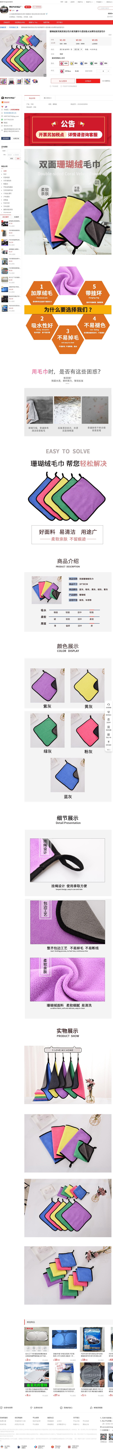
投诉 (110, 35)
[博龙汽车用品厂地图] (46, 14)
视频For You (33, 22)
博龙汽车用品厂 (15, 7)
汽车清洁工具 (13, 27)
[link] (3, 27)
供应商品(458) (20, 22)
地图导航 (46, 22)
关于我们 (59, 22)
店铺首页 (7, 22)
